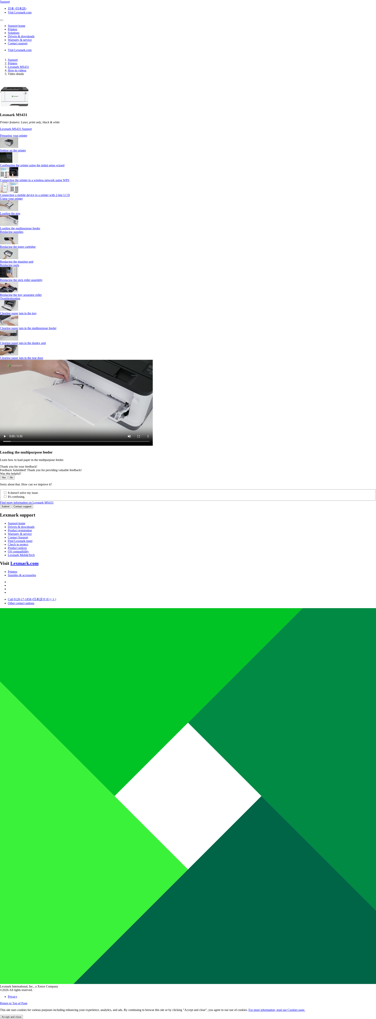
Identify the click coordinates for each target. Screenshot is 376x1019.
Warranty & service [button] (20, 39)
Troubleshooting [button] (10, 298)
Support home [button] (16, 25)
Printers (12, 63)
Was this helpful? (10, 473)
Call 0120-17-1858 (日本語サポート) (32, 599)
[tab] (188, 135)
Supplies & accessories (22, 575)
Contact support (23, 506)
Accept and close (11, 1016)
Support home (16, 523)
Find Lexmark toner (20, 541)
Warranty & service (20, 534)
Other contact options (21, 603)
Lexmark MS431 (18, 67)
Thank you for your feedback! (18, 466)
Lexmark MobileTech (21, 555)
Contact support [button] (17, 43)
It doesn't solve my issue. (23, 492)
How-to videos (17, 70)
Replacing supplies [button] (11, 232)
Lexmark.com (24, 563)
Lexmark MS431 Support (16, 129)
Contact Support (18, 537)
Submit (6, 506)
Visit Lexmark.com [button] (20, 12)
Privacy (12, 996)
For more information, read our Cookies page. (277, 1010)
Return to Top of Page (13, 1003)
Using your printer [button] (11, 198)
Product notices (17, 548)
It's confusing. (16, 496)
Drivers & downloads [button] (21, 36)
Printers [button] (12, 29)
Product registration (20, 530)
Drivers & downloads (21, 526)
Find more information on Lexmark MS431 (27, 502)
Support (13, 59)
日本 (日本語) (17, 8)
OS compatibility (18, 551)
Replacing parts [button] (9, 265)
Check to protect (18, 544)
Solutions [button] (13, 32)
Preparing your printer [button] (13, 135)
